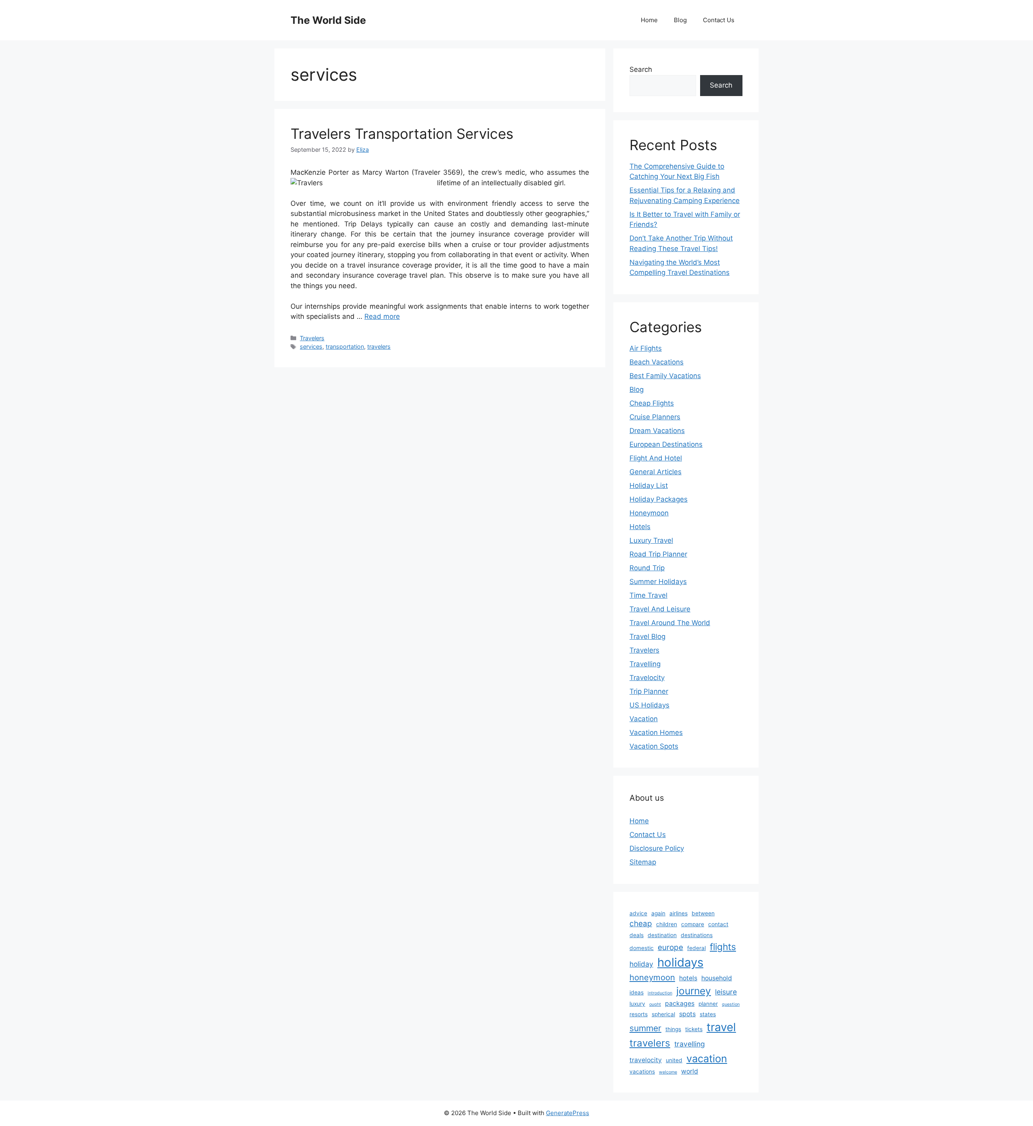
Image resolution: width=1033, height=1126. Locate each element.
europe (670, 947)
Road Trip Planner (658, 554)
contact (718, 924)
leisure (726, 992)
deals (636, 935)
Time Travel (648, 595)
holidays (680, 962)
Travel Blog (647, 636)
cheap (640, 923)
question (731, 1004)
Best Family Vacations (665, 376)
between (703, 913)
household (716, 978)
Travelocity (647, 678)
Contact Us (718, 20)
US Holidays (649, 705)
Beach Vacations (656, 362)
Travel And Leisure (659, 609)
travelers (379, 346)
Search (640, 69)
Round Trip (647, 568)
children (666, 924)
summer (645, 1028)
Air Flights (645, 348)
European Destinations (666, 444)
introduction (660, 993)
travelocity (645, 1060)
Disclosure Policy (656, 848)
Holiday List (648, 485)
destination (662, 935)
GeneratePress (567, 1113)
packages (679, 1003)
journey (693, 991)
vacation (706, 1058)
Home (649, 20)
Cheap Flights (651, 403)
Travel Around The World (669, 623)
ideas (636, 992)
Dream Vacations (657, 431)
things (673, 1029)
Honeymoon (649, 513)
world (689, 1071)
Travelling (645, 664)
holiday (641, 964)
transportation (345, 346)
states (708, 1014)
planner (708, 1003)
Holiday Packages (658, 499)
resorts (638, 1014)
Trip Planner (648, 691)
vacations (642, 1071)
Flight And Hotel (655, 458)
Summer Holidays (658, 582)
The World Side (328, 20)
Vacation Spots (653, 746)
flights (723, 946)
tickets (694, 1029)
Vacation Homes (656, 732)
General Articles (655, 472)
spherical (663, 1014)
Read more (382, 316)
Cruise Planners (654, 417)
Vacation (643, 719)
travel (721, 1027)
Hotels (639, 527)
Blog (680, 20)
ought (655, 1004)
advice (638, 913)
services (311, 346)
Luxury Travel (651, 540)
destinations (697, 935)
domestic (641, 948)
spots (687, 1014)
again (658, 913)
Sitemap (642, 862)
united (674, 1060)
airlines (678, 913)
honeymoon (652, 977)
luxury (637, 1003)
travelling (689, 1044)
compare (692, 924)
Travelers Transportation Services (402, 133)
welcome (668, 1072)
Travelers (312, 338)
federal (696, 948)
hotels (688, 978)
